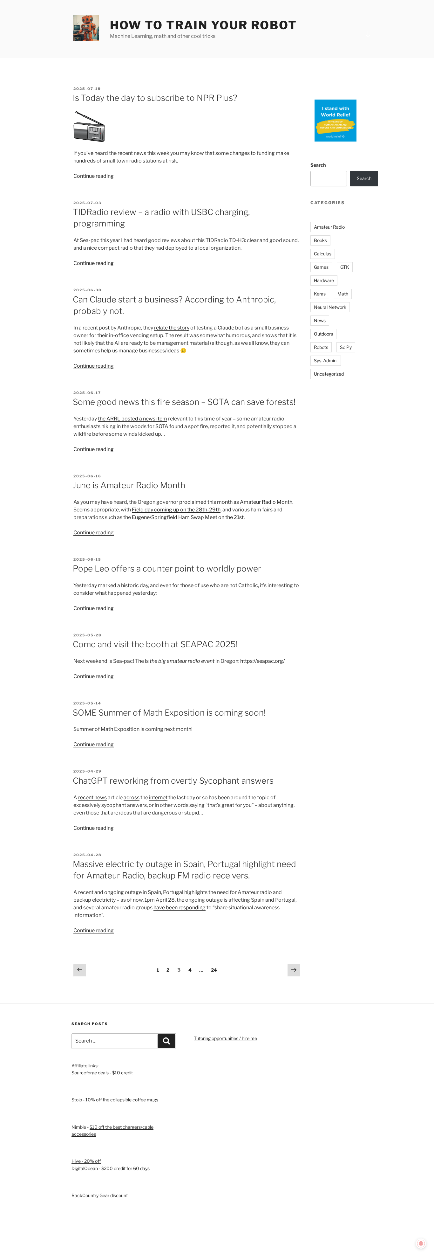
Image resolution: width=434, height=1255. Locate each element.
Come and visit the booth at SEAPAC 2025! (155, 644)
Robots (321, 347)
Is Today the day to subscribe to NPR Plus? (155, 98)
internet (158, 797)
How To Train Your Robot (203, 25)
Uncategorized (329, 374)
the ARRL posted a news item (132, 419)
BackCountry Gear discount (99, 1195)
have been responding (179, 908)
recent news (92, 797)
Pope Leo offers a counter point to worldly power (167, 568)
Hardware (324, 280)
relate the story (171, 328)
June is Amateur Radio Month (129, 485)
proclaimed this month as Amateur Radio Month (235, 502)
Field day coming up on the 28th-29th (176, 510)
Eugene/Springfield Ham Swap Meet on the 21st (188, 517)
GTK (344, 267)
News (320, 320)
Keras (320, 293)
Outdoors (323, 333)
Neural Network (330, 307)
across (131, 797)
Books (320, 240)
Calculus (322, 253)
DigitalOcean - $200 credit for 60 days (110, 1168)
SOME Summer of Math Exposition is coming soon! (169, 713)
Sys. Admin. (325, 360)
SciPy (346, 347)
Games (321, 267)
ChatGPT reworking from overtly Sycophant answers (173, 781)
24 (215, 970)
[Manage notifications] (421, 1243)
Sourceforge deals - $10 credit (102, 1072)
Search (318, 165)
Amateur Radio (329, 227)
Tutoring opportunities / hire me (225, 1038)
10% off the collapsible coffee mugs (121, 1099)
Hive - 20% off (86, 1161)
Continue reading (93, 176)
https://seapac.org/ (262, 661)
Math (342, 293)
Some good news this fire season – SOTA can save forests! (184, 402)
